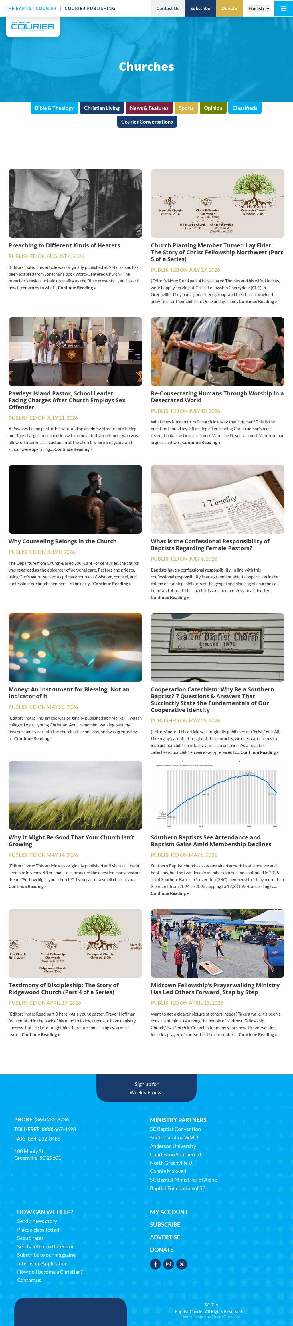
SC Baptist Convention (175, 1129)
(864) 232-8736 (52, 1119)
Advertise (165, 1237)
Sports (186, 108)
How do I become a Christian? (50, 1272)
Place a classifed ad (38, 1230)
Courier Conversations (147, 121)
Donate (161, 1249)
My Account (169, 1211)
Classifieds (245, 108)
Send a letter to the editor (45, 1247)
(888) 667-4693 (59, 1129)
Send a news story (37, 1221)
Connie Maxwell (168, 1171)
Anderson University (173, 1146)
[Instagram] (168, 1264)
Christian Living (102, 108)
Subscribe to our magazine (46, 1255)
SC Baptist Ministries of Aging (183, 1180)
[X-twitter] (181, 1264)
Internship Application (42, 1263)
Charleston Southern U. (176, 1154)
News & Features (149, 108)
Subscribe (165, 1224)
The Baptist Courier (31, 8)
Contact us (29, 1280)
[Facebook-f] (155, 1264)
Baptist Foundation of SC (178, 1188)
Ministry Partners (178, 1119)
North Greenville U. (171, 1163)
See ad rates (30, 1238)
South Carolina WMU (174, 1138)
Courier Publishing (90, 8)
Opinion (213, 108)
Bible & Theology (54, 108)
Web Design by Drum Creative (211, 1316)
